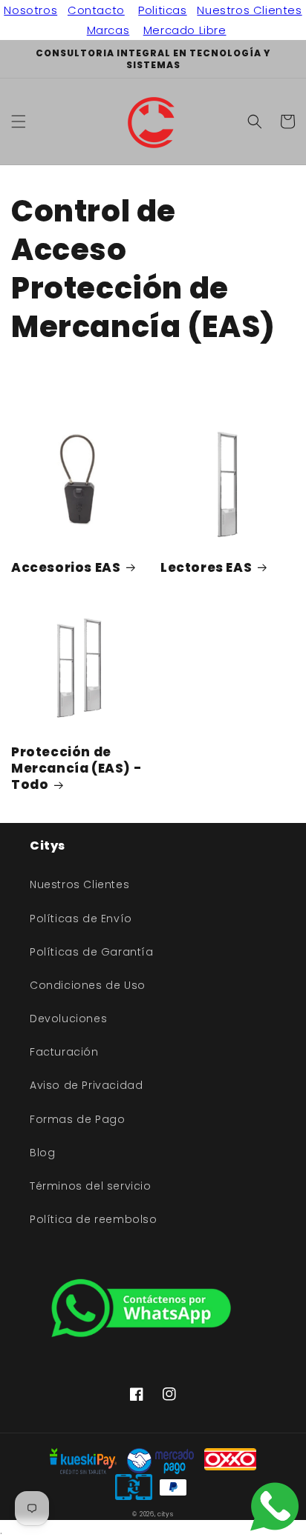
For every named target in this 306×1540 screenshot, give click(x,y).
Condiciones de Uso (88, 985)
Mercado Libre (185, 30)
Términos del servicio (91, 1186)
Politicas (162, 10)
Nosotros (30, 10)
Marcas (108, 30)
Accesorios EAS (65, 567)
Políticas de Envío (81, 918)
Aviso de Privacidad (86, 1085)
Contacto (96, 10)
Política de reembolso (93, 1219)
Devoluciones (68, 1018)
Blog (42, 1152)
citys (165, 1514)
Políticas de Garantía (92, 951)
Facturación (64, 1051)
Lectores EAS (206, 567)
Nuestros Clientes (249, 10)
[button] (18, 121)
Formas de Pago (77, 1119)
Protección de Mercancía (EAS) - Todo (76, 768)
